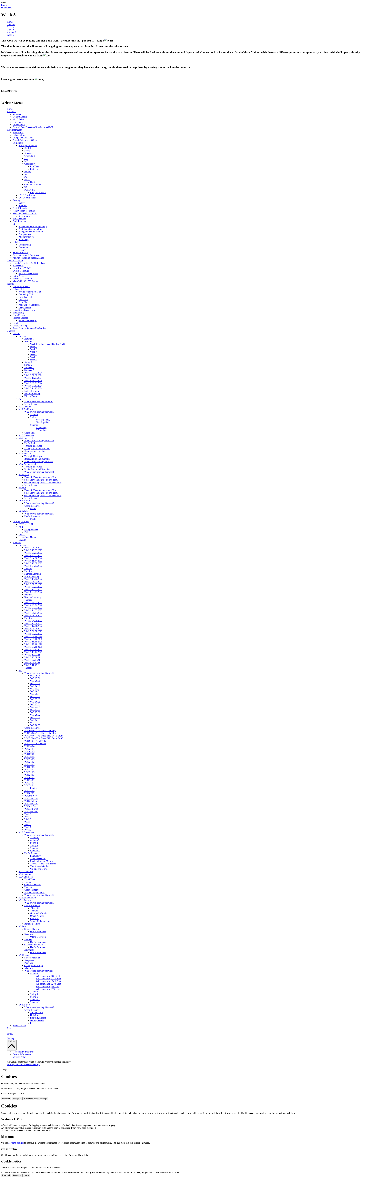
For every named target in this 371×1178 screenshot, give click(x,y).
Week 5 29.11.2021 (33, 647)
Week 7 (33, 359)
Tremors (28, 882)
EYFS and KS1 (26, 524)
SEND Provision (20, 252)
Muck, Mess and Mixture (41, 861)
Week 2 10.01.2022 (33, 623)
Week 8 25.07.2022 (33, 566)
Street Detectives (38, 858)
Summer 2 (29, 370)
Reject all (6, 1099)
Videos (22, 203)
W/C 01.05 (29, 751)
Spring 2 (28, 365)
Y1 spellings (41, 427)
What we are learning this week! (39, 440)
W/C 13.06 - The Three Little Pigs (40, 733)
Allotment (28, 950)
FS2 (20, 670)
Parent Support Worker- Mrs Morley (29, 328)
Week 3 (33, 349)
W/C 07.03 (35, 717)
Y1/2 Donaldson (26, 435)
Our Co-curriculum (27, 197)
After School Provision (29, 305)
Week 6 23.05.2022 (33, 592)
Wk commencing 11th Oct (48, 989)
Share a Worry (25, 216)
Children (11, 24)
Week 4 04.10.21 (32, 662)
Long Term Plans (38, 192)
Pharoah (28, 939)
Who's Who (18, 119)
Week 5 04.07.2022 (33, 558)
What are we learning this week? (39, 412)
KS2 (21, 527)
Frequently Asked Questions (26, 255)
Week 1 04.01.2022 (33, 621)
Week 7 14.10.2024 (33, 388)
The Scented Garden (39, 866)
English (27, 148)
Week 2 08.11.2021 (33, 639)
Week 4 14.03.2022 (33, 610)
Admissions (18, 132)
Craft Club (23, 299)
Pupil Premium (19, 221)
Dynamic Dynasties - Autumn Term (40, 477)
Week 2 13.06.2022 (33, 550)
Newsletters (18, 265)
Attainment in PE (26, 237)
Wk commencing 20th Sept (48, 981)
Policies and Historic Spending (33, 226)
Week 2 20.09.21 (32, 657)
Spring (33, 417)
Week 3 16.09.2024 (33, 378)
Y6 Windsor (24, 511)
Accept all (17, 1099)
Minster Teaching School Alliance (28, 258)
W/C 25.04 (35, 694)
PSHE (27, 532)
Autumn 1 (29, 338)
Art (25, 174)
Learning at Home (21, 521)
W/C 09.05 (35, 699)
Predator (28, 887)
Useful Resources (32, 404)
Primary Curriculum (28, 145)
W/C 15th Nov (31, 798)
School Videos (19, 1025)
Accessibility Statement (23, 1051)
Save (26, 1175)
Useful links (29, 433)
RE (25, 187)
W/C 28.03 (35, 725)
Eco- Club (23, 302)
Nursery (10, 29)
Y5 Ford (22, 487)
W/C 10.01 (29, 780)
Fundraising (18, 312)
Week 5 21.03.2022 (33, 613)
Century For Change (33, 944)
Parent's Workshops (28, 320)
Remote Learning (32, 923)
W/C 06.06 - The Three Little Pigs (40, 730)
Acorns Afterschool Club (30, 291)
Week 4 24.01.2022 (33, 628)
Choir (32, 182)
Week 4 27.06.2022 (33, 555)
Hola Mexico (36, 1015)
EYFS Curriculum (27, 195)
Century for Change (33, 965)
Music (27, 179)
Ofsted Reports (20, 208)
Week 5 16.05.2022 (33, 589)
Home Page (6, 7)
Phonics (28, 571)
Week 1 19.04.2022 (33, 579)
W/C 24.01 (35, 707)
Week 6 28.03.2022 (33, 615)
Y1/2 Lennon (25, 406)
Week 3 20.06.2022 (33, 553)
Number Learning (32, 574)
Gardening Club (26, 294)
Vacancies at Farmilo (22, 278)
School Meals (19, 135)
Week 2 (33, 346)
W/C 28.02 (35, 715)
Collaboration (19, 124)
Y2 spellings (41, 430)
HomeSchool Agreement (24, 310)
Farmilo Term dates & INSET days (29, 263)
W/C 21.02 (29, 762)
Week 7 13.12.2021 (33, 652)
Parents (10, 284)
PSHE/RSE (29, 190)
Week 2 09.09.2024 (33, 375)
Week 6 (33, 357)
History (27, 171)
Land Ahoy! (35, 856)
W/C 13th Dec (31, 809)
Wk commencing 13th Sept (48, 978)
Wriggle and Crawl (39, 869)
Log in (4, 5)
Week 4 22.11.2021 (33, 644)
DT (26, 158)
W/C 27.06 (35, 683)
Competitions (25, 234)
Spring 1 (28, 362)
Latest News (18, 276)
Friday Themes (31, 529)
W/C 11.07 (35, 688)
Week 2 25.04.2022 (33, 581)
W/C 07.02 (29, 793)
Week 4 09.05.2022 (33, 587)
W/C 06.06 (35, 675)
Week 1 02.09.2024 (33, 372)
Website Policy (19, 1057)
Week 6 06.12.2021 (33, 649)
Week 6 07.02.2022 (33, 634)
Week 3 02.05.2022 (33, 584)
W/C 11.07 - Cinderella (35, 743)
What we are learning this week (38, 461)
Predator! (34, 918)
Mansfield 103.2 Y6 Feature (25, 281)
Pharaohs (28, 963)
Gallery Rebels (37, 1020)
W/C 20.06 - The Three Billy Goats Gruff (43, 735)
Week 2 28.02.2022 (33, 605)
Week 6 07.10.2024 (33, 385)
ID (31, 1023)
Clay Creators (25, 307)
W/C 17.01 (35, 704)
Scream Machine (32, 929)
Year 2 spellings (43, 422)
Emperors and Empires (34, 451)
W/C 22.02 (35, 712)
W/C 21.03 (35, 722)
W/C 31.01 (35, 709)
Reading (16, 200)
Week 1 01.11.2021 (33, 636)
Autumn (34, 414)
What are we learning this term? (38, 401)
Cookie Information (22, 1054)
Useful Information (21, 286)
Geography (29, 164)
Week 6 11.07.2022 (33, 560)
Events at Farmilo (21, 271)
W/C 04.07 (35, 686)
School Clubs (19, 289)
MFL (26, 161)
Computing (29, 156)
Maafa (33, 508)
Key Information (14, 130)
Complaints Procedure (23, 137)
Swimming (24, 239)
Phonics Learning (32, 393)
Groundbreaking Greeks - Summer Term (42, 482)
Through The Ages (33, 446)
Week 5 (10, 35)
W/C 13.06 (35, 678)
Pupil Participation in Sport (31, 229)
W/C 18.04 (35, 691)
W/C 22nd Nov (31, 801)
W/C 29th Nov (31, 803)
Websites (23, 205)
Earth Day (35, 169)
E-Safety (17, 323)
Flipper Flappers (31, 396)
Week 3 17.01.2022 (33, 626)
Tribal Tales (29, 879)
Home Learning (31, 576)
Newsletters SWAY (22, 268)
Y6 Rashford (24, 500)
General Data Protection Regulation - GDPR (33, 127)
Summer (34, 425)
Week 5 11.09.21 (32, 665)
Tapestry (28, 568)
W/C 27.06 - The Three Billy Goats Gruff (43, 738)
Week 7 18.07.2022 (33, 563)
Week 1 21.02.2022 (33, 602)
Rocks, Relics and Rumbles (37, 448)
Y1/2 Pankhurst (26, 409)
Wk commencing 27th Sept (48, 984)
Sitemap (10, 1038)
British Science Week (28, 273)
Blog (9, 1028)
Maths (27, 150)
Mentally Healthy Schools (25, 213)
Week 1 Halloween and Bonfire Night (47, 344)
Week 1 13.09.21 (32, 654)
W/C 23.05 (29, 759)
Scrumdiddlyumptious (34, 892)
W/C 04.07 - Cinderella (35, 741)
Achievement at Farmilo (24, 211)
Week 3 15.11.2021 (33, 641)
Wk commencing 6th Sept (48, 976)
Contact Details (20, 116)
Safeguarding (25, 244)
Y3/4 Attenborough (27, 464)
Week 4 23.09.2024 (33, 380)
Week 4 (33, 352)
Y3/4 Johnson (25, 453)
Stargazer (28, 934)
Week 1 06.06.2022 (33, 547)
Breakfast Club (25, 297)
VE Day (22, 540)
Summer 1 (29, 367)
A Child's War (36, 1012)
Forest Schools (19, 218)
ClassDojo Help (20, 325)
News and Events (15, 260)
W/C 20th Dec (31, 811)
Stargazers (29, 960)
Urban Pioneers (31, 890)
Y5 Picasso (24, 474)
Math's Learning (31, 391)
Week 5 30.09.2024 (33, 383)
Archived (17, 542)
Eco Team (34, 166)
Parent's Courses (20, 318)
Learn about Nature (27, 537)
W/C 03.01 (29, 777)
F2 (20, 399)
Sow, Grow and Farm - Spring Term (41, 480)
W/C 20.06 (35, 681)
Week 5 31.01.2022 (33, 631)
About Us (11, 111)
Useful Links (19, 315)
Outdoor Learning (32, 184)
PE (25, 177)
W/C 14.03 (35, 720)
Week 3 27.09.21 (32, 660)
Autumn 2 (11, 32)
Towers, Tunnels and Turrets (43, 863)
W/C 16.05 (35, 702)
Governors (17, 122)
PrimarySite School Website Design (23, 1064)
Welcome (17, 114)
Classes (10, 27)
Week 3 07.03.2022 (33, 607)
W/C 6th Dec (30, 806)
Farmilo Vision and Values (25, 140)
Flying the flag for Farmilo (31, 231)
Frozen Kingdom (38, 1018)
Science (27, 153)
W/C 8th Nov (30, 796)
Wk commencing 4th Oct (47, 986)
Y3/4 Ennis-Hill (26, 438)
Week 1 (27, 814)
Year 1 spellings (43, 419)
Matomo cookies (16, 1143)
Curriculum (18, 143)
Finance (22, 250)
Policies (16, 242)
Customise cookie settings (35, 1099)
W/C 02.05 (35, 696)
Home (10, 22)
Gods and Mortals (32, 884)
